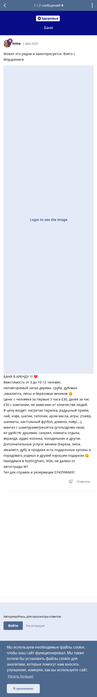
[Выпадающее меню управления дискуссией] (92, 5)
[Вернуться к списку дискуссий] (4, 5)
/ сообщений (47, 5)
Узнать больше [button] (20, 676)
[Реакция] (69, 482)
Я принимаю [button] (23, 688)
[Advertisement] (48, 544)
